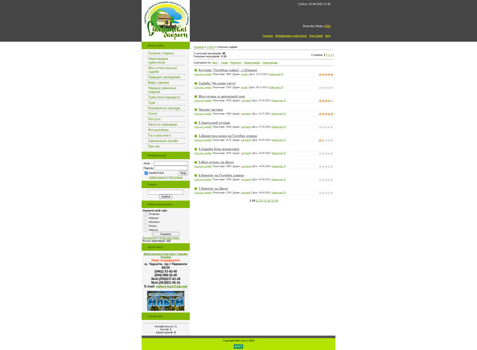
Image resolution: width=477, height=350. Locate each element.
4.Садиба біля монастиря (219, 149)
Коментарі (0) (276, 74)
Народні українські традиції (162, 90)
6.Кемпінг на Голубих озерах (221, 175)
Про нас (154, 146)
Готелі (152, 113)
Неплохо (154, 221)
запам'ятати (156, 172)
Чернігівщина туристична (158, 60)
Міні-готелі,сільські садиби (162, 69)
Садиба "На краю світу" (217, 83)
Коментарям (252, 62)
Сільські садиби (202, 74)
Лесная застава (211, 109)
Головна (268, 35)
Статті (210, 46)
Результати (150, 237)
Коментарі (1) (279, 140)
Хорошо (154, 217)
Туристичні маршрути (164, 97)
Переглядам (270, 62)
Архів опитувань (169, 237)
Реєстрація (316, 35)
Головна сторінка (161, 53)
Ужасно (153, 229)
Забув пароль (157, 177)
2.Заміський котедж (214, 123)
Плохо (153, 225)
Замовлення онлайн (163, 141)
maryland (245, 100)
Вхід (327, 35)
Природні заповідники (164, 77)
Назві (224, 62)
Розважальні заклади (164, 108)
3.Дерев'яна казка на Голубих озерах (228, 136)
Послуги (154, 119)
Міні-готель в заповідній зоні (222, 96)
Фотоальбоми (158, 130)
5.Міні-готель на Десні (216, 162)
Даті (214, 62)
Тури (151, 103)
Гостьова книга (159, 135)
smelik (244, 74)
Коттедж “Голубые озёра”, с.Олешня (228, 70)
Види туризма (158, 82)
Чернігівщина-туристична (291, 35)
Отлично (154, 213)
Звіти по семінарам (162, 124)
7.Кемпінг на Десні (213, 188)
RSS (327, 26)
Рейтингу (236, 62)
